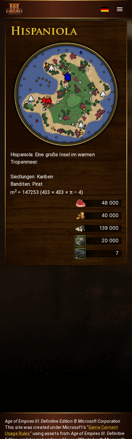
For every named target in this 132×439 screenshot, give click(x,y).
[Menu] (119, 9)
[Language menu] (104, 9)
